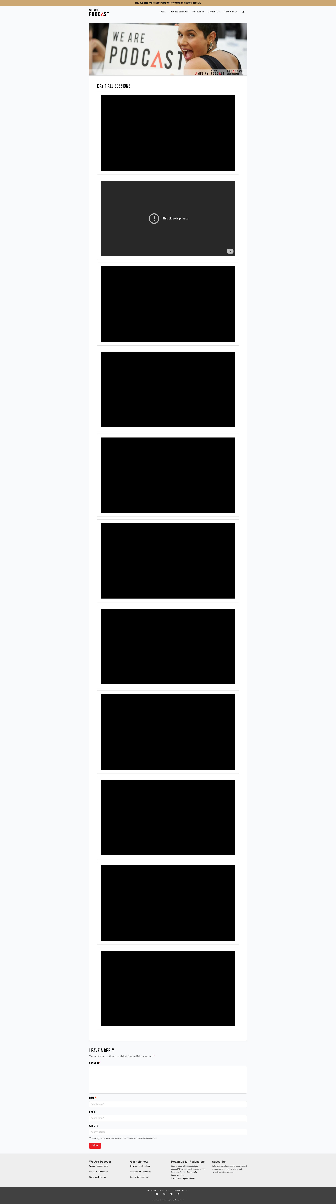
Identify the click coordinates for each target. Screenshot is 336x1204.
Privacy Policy (181, 1190)
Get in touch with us (97, 1177)
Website (93, 1126)
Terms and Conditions (158, 1190)
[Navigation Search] (243, 12)
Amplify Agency (177, 1200)
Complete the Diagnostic (140, 1172)
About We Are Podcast (98, 1172)
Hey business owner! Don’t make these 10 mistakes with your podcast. (168, 3)
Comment (95, 1063)
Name (92, 1098)
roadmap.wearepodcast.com (183, 1178)
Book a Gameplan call (139, 1177)
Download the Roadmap (140, 1166)
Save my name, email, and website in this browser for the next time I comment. (125, 1139)
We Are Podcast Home (98, 1166)
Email (93, 1112)
